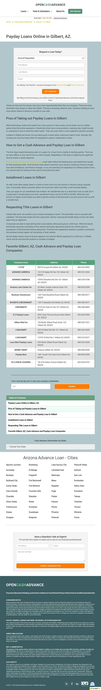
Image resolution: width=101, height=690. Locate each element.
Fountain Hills (35, 491)
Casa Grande (11, 491)
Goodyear (33, 507)
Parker (54, 496)
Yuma (76, 517)
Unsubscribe (90, 593)
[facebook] (71, 684)
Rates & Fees (47, 593)
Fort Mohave (34, 486)
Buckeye (9, 475)
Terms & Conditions (77, 593)
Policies (55, 593)
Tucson (77, 507)
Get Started (75, 11)
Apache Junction (13, 465)
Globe (31, 501)
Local (31, 593)
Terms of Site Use (77, 85)
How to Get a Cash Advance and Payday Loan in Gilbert (32, 414)
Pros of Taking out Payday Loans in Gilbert (27, 409)
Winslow (78, 512)
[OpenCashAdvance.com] (50, 5)
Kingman (33, 517)
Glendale (32, 496)
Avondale (10, 470)
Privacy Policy (61, 85)
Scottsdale (78, 480)
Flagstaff (33, 475)
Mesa (53, 480)
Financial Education (14, 593)
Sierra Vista (79, 486)
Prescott (55, 517)
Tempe (77, 496)
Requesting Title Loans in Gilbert (22, 425)
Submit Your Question (50, 566)
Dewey (9, 512)
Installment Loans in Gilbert (20, 420)
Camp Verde (11, 486)
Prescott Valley (80, 465)
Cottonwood (11, 507)
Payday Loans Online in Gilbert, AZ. (24, 403)
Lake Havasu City (59, 465)
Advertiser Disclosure (60, 18)
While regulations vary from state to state (24, 162)
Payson (54, 501)
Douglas (9, 517)
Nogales (55, 486)
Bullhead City (12, 480)
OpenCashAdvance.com (24, 685)
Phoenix (55, 512)
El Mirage (33, 470)
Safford (77, 470)
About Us (60, 11)
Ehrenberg (33, 465)
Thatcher (78, 501)
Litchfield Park (57, 470)
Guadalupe (33, 512)
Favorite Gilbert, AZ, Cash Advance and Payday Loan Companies (36, 431)
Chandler (10, 496)
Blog (27, 593)
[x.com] (66, 684)
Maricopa (55, 475)
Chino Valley (11, 501)
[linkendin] (77, 684)
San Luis (78, 475)
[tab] (50, 446)
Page (53, 491)
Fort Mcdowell (35, 480)
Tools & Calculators (41, 11)
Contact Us (37, 593)
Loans (23, 11)
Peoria (54, 507)
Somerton (78, 491)
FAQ (23, 593)
